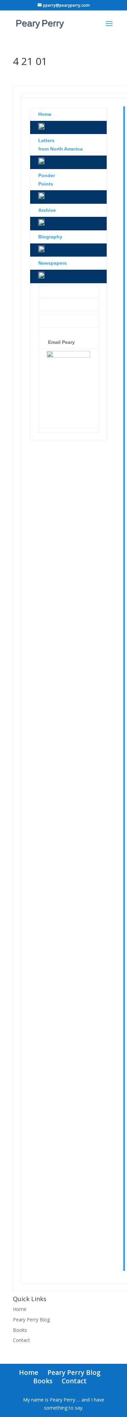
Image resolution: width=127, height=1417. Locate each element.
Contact (21, 1340)
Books (20, 1330)
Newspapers (52, 263)
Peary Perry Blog (31, 1319)
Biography (50, 236)
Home (19, 1309)
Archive (47, 210)
